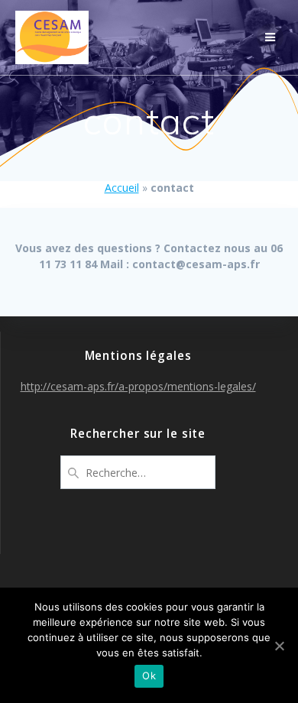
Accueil (122, 187)
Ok (149, 675)
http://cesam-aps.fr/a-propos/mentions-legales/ (138, 386)
